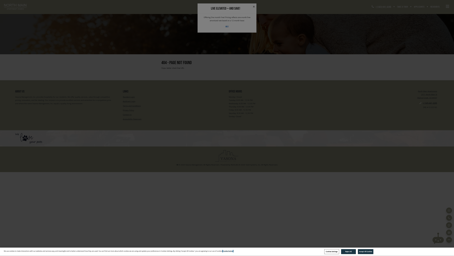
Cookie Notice (228, 251)
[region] (227, 252)
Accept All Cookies (365, 251)
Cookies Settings (332, 251)
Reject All (348, 251)
